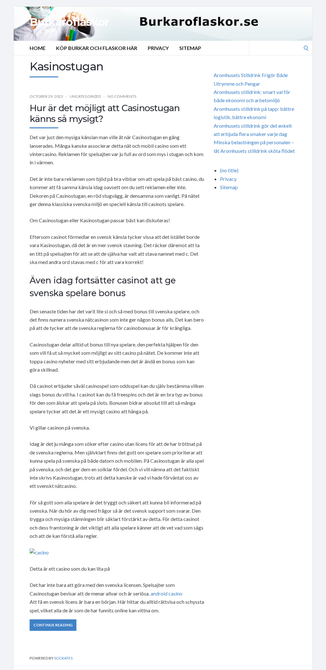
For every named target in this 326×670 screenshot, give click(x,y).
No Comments (122, 96)
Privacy (158, 48)
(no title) (229, 170)
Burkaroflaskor (69, 22)
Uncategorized (85, 96)
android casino (166, 593)
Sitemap (190, 48)
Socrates (63, 658)
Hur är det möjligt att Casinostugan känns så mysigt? (105, 113)
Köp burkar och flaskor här (96, 48)
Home (38, 48)
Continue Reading (53, 625)
